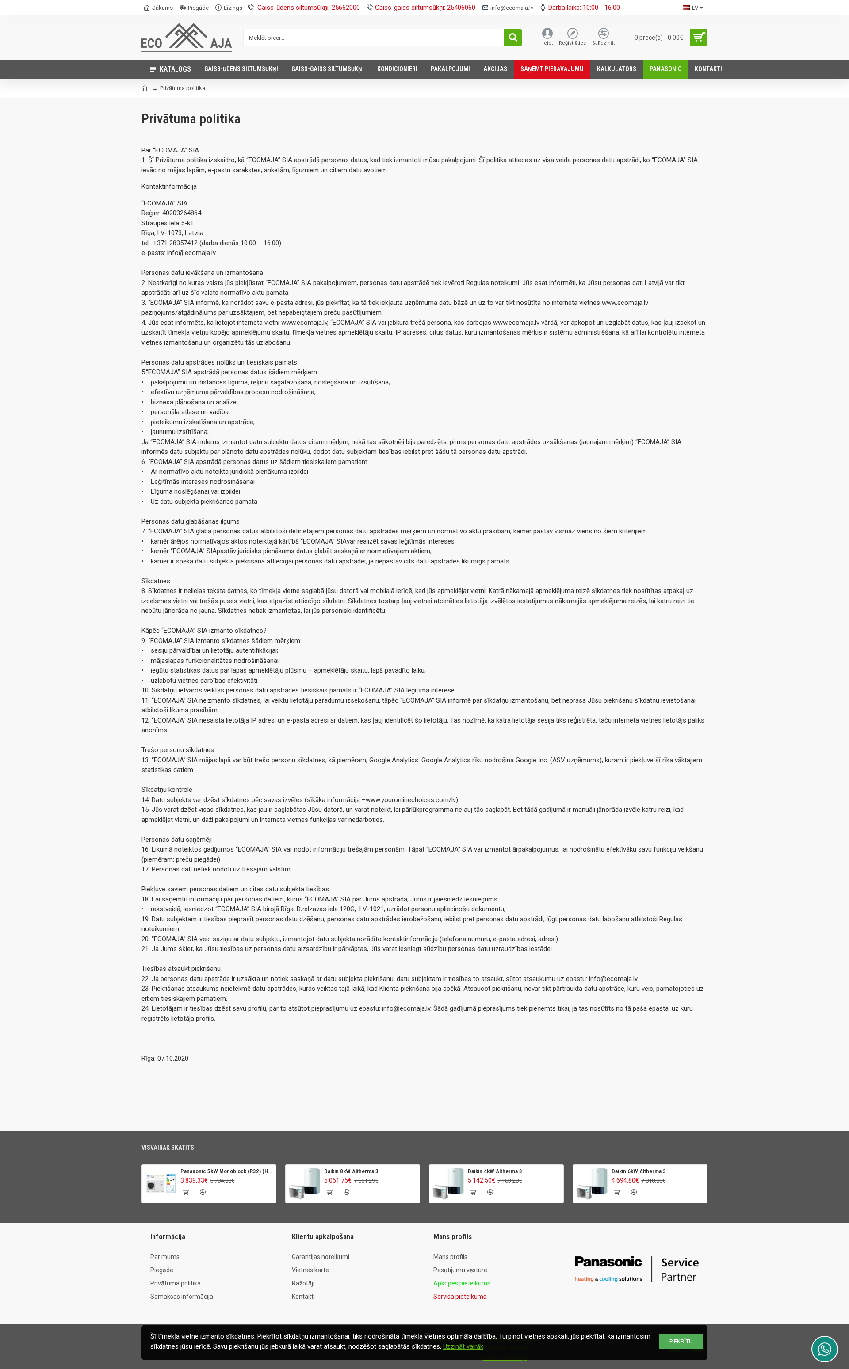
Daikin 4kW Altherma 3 (495, 1171)
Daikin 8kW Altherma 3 (351, 1171)
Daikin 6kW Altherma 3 (639, 1171)
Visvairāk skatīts (168, 1147)
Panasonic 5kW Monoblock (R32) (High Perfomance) (226, 1171)
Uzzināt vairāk (463, 1346)
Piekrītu (681, 1341)
